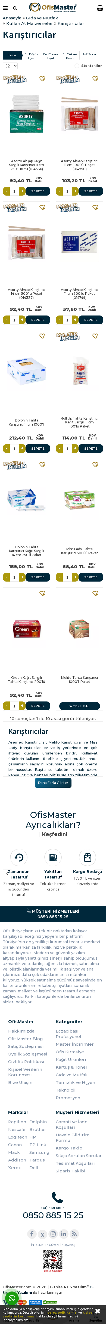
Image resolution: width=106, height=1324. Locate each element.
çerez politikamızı (62, 1312)
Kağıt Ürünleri (71, 1059)
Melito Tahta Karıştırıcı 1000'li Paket (79, 679)
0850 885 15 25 (55, 914)
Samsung (39, 1152)
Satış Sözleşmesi (26, 1046)
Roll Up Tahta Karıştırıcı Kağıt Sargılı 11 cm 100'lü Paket (79, 422)
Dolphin (38, 1121)
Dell (33, 1167)
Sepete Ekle (38, 192)
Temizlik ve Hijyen (75, 1082)
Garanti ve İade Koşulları (72, 1124)
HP (32, 1137)
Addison (17, 1160)
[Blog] (74, 1234)
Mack (14, 1152)
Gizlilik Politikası (26, 1061)
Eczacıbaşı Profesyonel (68, 1033)
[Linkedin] (63, 1234)
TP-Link (37, 1144)
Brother (37, 1129)
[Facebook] (32, 1234)
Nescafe (17, 1129)
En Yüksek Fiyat (50, 56)
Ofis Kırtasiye (70, 1051)
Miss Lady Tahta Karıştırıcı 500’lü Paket (79, 551)
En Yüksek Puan (70, 56)
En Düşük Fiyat (31, 56)
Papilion (17, 1121)
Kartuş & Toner (72, 1067)
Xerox (14, 1167)
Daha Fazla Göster (53, 783)
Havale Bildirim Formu (72, 1137)
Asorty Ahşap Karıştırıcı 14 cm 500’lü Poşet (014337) (26, 294)
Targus (37, 1160)
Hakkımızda (21, 1031)
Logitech (17, 1137)
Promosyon (68, 1097)
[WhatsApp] (12, 1298)
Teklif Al (80, 706)
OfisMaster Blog (25, 1038)
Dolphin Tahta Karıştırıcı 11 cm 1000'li (27, 422)
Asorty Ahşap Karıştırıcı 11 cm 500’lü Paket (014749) (79, 294)
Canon (15, 1144)
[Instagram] (53, 1234)
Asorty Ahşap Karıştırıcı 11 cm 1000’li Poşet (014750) (79, 165)
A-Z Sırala (89, 54)
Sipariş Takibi (70, 1170)
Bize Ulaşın (20, 1082)
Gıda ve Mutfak (72, 1074)
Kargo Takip (69, 1148)
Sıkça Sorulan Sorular (79, 1155)
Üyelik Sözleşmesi (27, 1054)
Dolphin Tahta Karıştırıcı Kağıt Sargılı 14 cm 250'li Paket (26, 551)
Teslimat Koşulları (75, 1163)
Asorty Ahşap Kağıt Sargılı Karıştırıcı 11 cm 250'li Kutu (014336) (26, 165)
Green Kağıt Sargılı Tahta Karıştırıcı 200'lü (26, 679)
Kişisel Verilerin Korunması (25, 1072)
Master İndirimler (75, 1044)
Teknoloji (66, 1090)
